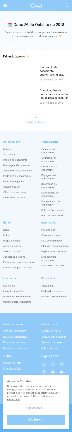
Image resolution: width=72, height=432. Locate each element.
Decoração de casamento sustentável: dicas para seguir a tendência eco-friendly (54, 75)
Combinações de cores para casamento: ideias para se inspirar (54, 94)
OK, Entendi (36, 419)
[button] (5, 5)
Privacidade (13, 400)
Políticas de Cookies (41, 396)
